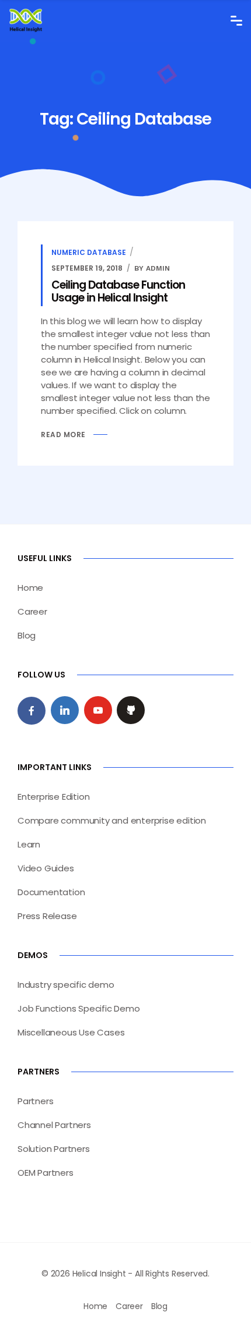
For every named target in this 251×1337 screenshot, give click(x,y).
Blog (27, 635)
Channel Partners (54, 1125)
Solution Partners (54, 1149)
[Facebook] (32, 711)
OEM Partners (46, 1172)
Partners (35, 1101)
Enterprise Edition (53, 796)
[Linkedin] (65, 710)
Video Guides (46, 868)
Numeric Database (88, 252)
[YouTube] (98, 710)
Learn (29, 844)
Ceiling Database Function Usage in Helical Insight (118, 291)
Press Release (47, 916)
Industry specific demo (66, 984)
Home (30, 587)
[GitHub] (131, 710)
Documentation (51, 892)
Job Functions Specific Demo (79, 1008)
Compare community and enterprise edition (112, 820)
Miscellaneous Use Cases (71, 1032)
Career (32, 611)
